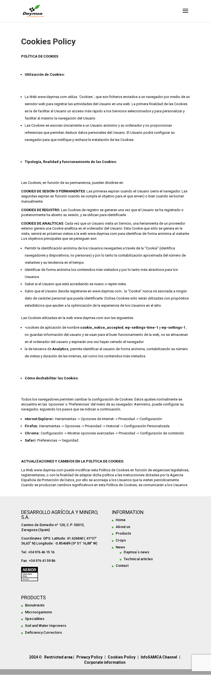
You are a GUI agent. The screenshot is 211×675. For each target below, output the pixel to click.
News (120, 547)
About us (123, 527)
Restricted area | (59, 657)
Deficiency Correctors (43, 632)
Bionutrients (35, 605)
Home (121, 520)
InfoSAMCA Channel (159, 657)
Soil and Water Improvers (45, 626)
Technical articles (138, 559)
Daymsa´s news (136, 552)
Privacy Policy (89, 657)
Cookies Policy (121, 657)
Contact (122, 566)
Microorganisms (38, 612)
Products (123, 533)
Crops (121, 540)
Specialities (34, 619)
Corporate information (105, 662)
